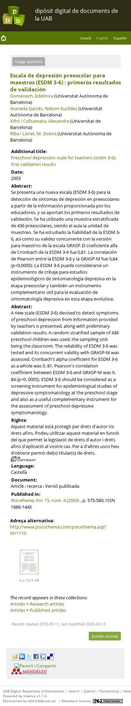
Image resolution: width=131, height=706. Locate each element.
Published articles (48, 610)
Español (120, 38)
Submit (89, 691)
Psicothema (22, 500)
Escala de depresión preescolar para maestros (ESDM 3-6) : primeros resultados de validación (65, 82)
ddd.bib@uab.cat (42, 700)
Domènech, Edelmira (31, 96)
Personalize (109, 691)
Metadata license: (77, 700)
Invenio (29, 695)
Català (85, 38)
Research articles (47, 604)
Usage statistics (28, 61)
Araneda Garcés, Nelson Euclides (43, 108)
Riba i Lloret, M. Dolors (33, 133)
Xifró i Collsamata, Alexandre (39, 121)
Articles (17, 604)
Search (74, 691)
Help (127, 691)
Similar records (105, 636)
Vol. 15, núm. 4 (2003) (57, 500)
